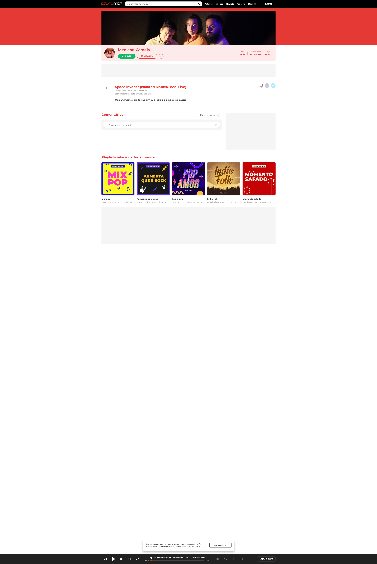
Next (121, 559)
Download (233, 559)
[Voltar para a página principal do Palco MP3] (112, 4)
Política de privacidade (190, 546)
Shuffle (217, 559)
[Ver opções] (161, 56)
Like (137, 559)
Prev (105, 559)
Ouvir (128, 56)
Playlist (241, 559)
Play (113, 559)
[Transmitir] (249, 559)
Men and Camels (134, 50)
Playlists (230, 4)
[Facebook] (267, 85)
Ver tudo (143, 91)
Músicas (219, 4)
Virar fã (148, 56)
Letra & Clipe (266, 559)
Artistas (209, 4)
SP (259, 54)
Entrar (268, 4)
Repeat (225, 559)
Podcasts (241, 4)
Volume (129, 559)
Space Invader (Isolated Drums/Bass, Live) (169, 557)
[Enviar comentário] (217, 125)
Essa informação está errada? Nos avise (133, 94)
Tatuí (253, 54)
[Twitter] (273, 85)
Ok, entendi (220, 545)
